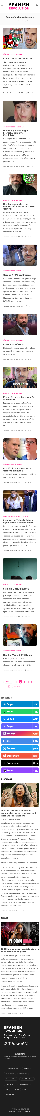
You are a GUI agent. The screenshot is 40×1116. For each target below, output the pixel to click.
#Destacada (23, 1074)
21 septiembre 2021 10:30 (16, 237)
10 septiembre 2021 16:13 (16, 617)
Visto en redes (15, 465)
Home (13, 21)
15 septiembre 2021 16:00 (16, 482)
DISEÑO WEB (27, 1111)
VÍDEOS (6, 54)
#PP (7, 1089)
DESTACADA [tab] (6, 779)
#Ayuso (26, 1068)
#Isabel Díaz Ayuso (27, 1079)
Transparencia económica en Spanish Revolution (17, 1036)
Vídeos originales (16, 54)
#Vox (25, 1089)
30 (9, 686)
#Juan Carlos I (10, 1084)
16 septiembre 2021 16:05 (16, 430)
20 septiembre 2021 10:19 (16, 359)
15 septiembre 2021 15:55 (16, 550)
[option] (20, 847)
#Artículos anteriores (12, 1068)
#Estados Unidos (11, 1079)
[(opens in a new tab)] (20, 38)
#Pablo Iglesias (24, 1084)
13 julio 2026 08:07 (12, 1013)
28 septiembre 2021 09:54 (17, 93)
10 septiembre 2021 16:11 (16, 670)
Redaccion (6, 93)
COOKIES (19, 1111)
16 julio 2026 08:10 (12, 910)
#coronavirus (10, 1074)
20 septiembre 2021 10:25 (16, 306)
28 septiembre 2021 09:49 (17, 166)
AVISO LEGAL (16, 1109)
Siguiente (17, 686)
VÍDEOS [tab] (4, 917)
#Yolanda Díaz (10, 1095)
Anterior (8, 682)
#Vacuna (16, 1089)
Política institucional (12, 516)
